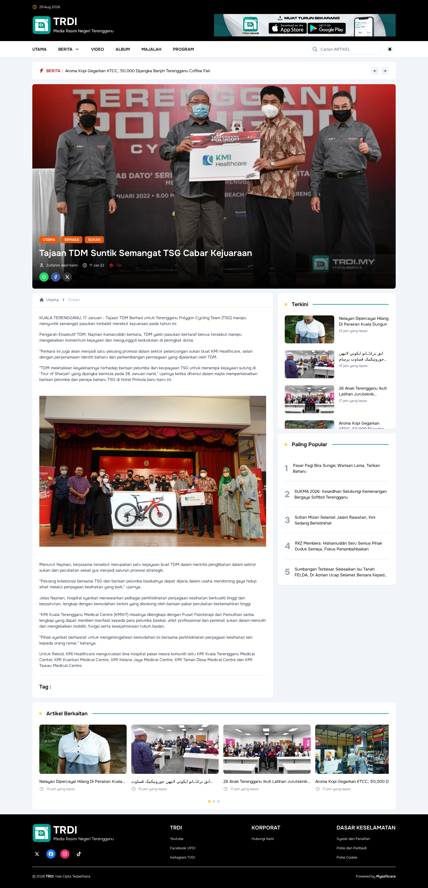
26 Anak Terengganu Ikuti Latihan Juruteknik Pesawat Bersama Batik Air (133, 70)
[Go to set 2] (214, 801)
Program (183, 49)
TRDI (50, 876)
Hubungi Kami (263, 838)
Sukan (94, 239)
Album (123, 49)
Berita (65, 49)
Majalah (151, 49)
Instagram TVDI (182, 857)
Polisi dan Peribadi (352, 848)
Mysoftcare (386, 876)
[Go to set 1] (209, 801)
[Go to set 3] (218, 801)
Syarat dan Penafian (353, 838)
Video (97, 49)
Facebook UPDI (182, 848)
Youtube (176, 838)
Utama (39, 49)
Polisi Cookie (347, 857)
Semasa (71, 239)
